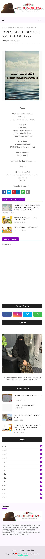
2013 (23, 486)
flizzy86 (6, 41)
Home (4, 27)
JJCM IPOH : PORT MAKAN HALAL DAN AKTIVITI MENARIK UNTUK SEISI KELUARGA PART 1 (27, 207)
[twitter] (27, 314)
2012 (23, 490)
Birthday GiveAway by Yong (24, 405)
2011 (23, 494)
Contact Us (30, 550)
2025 (23, 446)
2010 (23, 498)
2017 (23, 470)
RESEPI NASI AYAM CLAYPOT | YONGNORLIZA (25, 218)
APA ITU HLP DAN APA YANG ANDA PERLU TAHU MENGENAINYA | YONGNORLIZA (27, 427)
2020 (23, 458)
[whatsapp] (38, 314)
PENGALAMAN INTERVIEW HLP (26, 227)
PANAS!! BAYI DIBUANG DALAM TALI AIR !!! (28, 416)
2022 (23, 454)
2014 (23, 482)
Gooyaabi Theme (22, 556)
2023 (23, 450)
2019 (23, 462)
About (22, 550)
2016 (23, 474)
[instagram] (17, 314)
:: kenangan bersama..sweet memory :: (28, 396)
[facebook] (7, 314)
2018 (23, 466)
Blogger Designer (24, 554)
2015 (23, 478)
